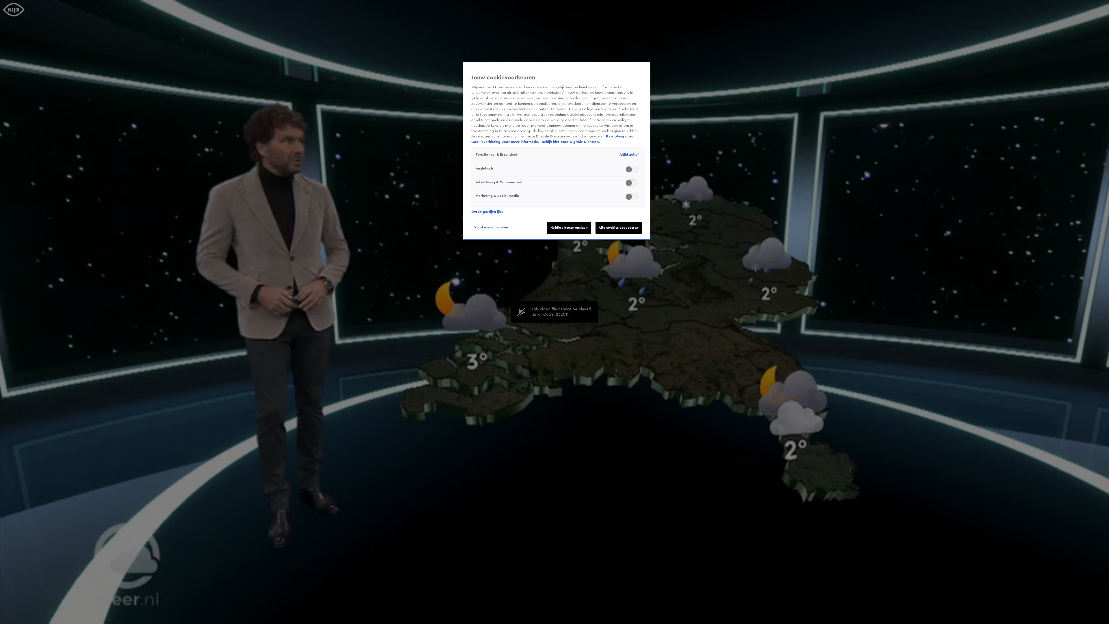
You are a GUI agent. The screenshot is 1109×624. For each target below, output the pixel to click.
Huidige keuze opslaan (569, 227)
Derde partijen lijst (487, 211)
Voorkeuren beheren (491, 227)
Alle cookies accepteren (619, 227)
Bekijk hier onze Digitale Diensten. (571, 142)
